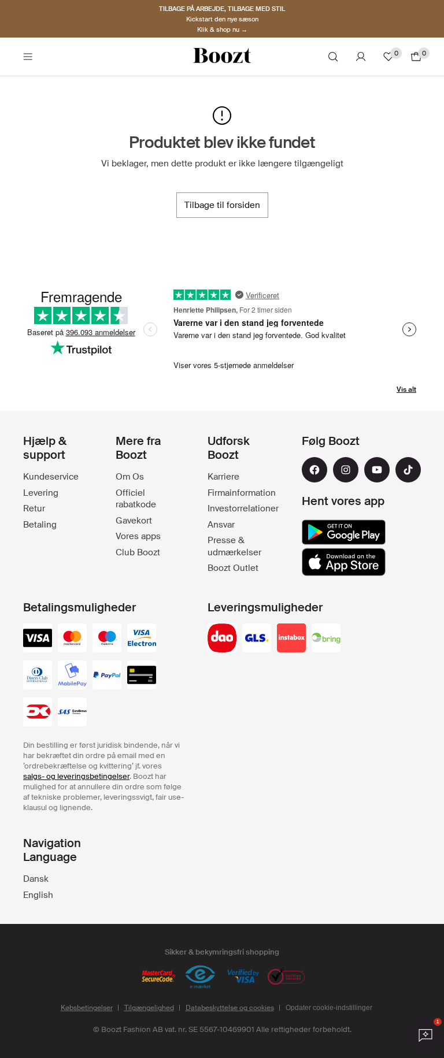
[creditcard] (141, 676)
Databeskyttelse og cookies (230, 1007)
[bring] (326, 639)
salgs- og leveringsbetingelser (76, 776)
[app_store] (344, 562)
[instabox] (291, 639)
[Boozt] (222, 56)
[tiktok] (408, 469)
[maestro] (106, 639)
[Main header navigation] (28, 56)
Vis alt (406, 389)
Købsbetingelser (87, 1007)
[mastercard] (72, 639)
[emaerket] (200, 977)
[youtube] (377, 469)
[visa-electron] (141, 639)
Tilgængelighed (149, 1007)
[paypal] (106, 676)
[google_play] (344, 532)
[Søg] (333, 56)
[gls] (256, 639)
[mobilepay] (72, 676)
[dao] (222, 639)
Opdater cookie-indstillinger (329, 1008)
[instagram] (345, 469)
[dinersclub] (37, 676)
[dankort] (37, 713)
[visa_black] (37, 639)
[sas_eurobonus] (72, 713)
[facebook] (314, 469)
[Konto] (361, 56)
